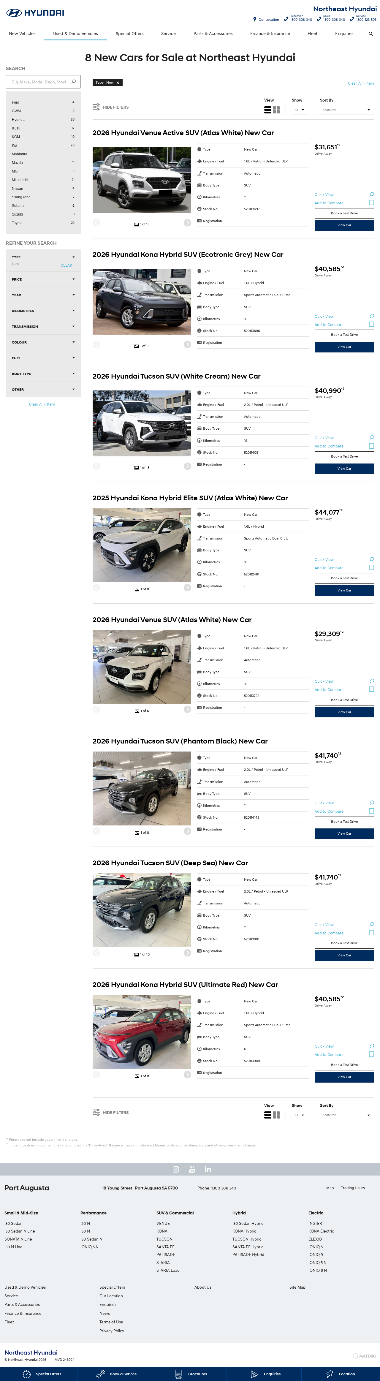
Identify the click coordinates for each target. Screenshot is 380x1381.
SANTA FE (165, 1246)
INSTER (315, 1223)
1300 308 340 (301, 19)
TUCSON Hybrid (247, 1238)
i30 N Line (13, 1246)
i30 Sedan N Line (19, 1230)
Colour (19, 342)
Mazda (17, 163)
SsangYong (21, 197)
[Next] (187, 223)
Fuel (16, 358)
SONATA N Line (18, 1238)
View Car (344, 225)
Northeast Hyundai (345, 9)
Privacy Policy (111, 1330)
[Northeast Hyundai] (35, 13)
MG (15, 171)
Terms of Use (111, 1321)
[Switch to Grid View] (276, 109)
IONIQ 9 (315, 1254)
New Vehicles (22, 33)
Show (297, 100)
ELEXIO (315, 1238)
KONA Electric (321, 1230)
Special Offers (130, 33)
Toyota (17, 223)
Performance (93, 1213)
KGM (16, 137)
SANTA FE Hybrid (248, 1246)
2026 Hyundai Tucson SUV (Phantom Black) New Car (180, 741)
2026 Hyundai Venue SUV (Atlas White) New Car (172, 620)
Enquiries (344, 33)
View (269, 100)
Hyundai (19, 120)
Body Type (21, 373)
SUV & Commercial (175, 1213)
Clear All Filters (42, 404)
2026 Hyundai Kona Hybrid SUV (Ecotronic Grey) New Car (188, 254)
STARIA (163, 1262)
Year (16, 295)
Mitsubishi (20, 180)
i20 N (85, 1223)
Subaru (18, 206)
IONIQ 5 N (89, 1246)
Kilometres (23, 311)
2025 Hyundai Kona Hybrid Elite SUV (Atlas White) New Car (190, 498)
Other (18, 389)
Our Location (269, 19)
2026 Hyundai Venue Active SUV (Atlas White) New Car (183, 133)
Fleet (312, 33)
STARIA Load (168, 1270)
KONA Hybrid (244, 1230)
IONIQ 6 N (317, 1270)
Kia (14, 145)
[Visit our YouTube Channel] (192, 1169)
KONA (161, 1230)
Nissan (17, 188)
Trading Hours (353, 1187)
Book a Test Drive (344, 213)
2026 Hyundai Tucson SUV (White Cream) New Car (177, 376)
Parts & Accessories (213, 33)
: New (105, 82)
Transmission (25, 326)
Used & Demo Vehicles (75, 33)
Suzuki (17, 214)
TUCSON (164, 1238)
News (104, 1313)
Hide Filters (116, 107)
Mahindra (19, 154)
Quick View (324, 194)
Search (371, 33)
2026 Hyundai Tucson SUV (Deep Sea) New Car (170, 863)
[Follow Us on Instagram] (176, 1169)
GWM (16, 111)
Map (330, 1187)
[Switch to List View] (267, 109)
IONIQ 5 (315, 1246)
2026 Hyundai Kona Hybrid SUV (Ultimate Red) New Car (185, 984)
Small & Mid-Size (21, 1213)
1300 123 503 (366, 19)
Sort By (326, 100)
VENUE (163, 1223)
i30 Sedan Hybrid (248, 1223)
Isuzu (16, 128)
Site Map (297, 1287)
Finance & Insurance (270, 33)
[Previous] (96, 223)
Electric (315, 1213)
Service (168, 33)
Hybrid (239, 1213)
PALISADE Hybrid (248, 1254)
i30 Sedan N (91, 1238)
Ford (15, 102)
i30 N (85, 1230)
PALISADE (165, 1254)
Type (16, 260)
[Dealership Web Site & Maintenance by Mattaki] (364, 1356)
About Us (202, 1287)
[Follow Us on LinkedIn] (208, 1169)
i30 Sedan (13, 1223)
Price (17, 279)
